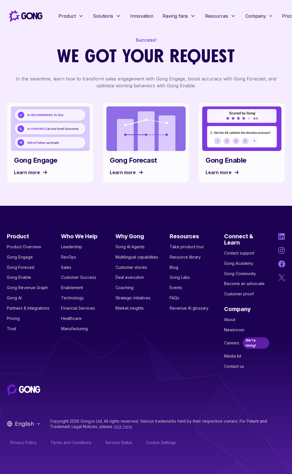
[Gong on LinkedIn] (281, 236)
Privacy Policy (23, 442)
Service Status (118, 442)
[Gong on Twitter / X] (281, 277)
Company (255, 16)
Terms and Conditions (71, 442)
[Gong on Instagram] (281, 250)
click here (122, 426)
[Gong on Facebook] (281, 264)
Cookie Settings (161, 442)
